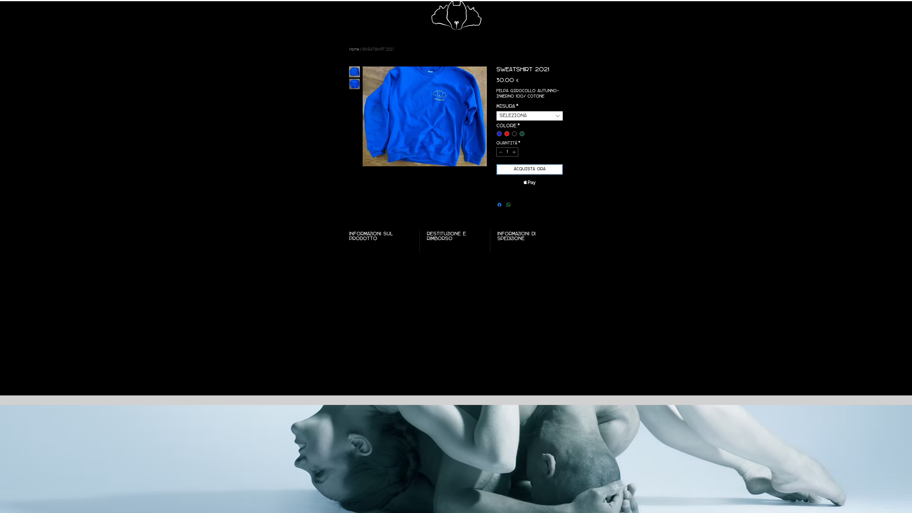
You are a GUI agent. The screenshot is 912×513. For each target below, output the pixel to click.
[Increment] (514, 152)
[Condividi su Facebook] (499, 205)
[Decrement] (500, 152)
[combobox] (529, 116)
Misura (507, 106)
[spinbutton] (507, 152)
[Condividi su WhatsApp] (508, 205)
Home (354, 49)
